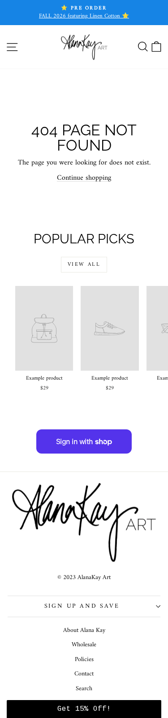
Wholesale (84, 644)
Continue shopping (84, 178)
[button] (84, 709)
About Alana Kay (84, 630)
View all (84, 264)
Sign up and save (82, 606)
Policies (84, 659)
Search (84, 688)
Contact (84, 673)
